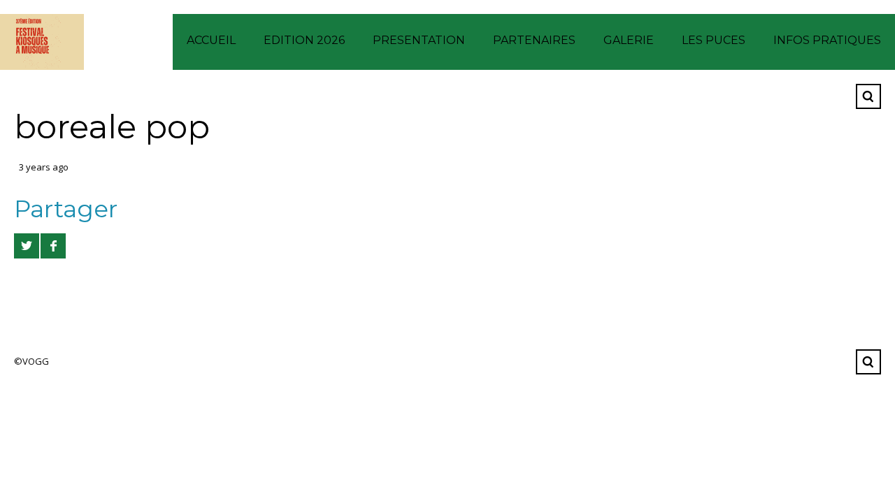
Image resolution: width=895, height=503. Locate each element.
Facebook (834, 96)
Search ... (868, 96)
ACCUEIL (211, 40)
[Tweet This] (26, 245)
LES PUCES (713, 40)
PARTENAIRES (534, 40)
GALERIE (628, 40)
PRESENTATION (419, 40)
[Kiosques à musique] (42, 42)
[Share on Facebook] (53, 245)
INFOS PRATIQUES (827, 40)
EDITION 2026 (304, 40)
